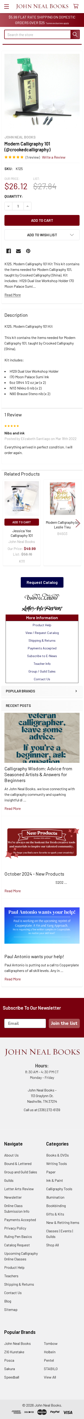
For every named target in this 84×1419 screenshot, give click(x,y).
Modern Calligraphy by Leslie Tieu (62, 524)
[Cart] (77, 6)
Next (78, 523)
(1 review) (33, 157)
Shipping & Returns (19, 1284)
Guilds (9, 1180)
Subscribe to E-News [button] (42, 656)
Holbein (50, 1352)
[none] (42, 91)
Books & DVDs (57, 1155)
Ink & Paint (54, 1180)
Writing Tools (56, 1163)
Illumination (55, 1197)
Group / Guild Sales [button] (42, 671)
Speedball (11, 1377)
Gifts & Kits (55, 1214)
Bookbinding (56, 1205)
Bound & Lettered (18, 1163)
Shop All (52, 1245)
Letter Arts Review (19, 1188)
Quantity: (13, 196)
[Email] (18, 251)
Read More (12, 294)
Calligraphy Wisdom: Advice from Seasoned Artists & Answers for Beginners (38, 774)
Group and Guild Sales (20, 1172)
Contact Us (13, 1292)
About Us (11, 1155)
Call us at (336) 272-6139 (42, 1109)
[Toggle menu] (6, 6)
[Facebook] (8, 251)
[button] (42, 596)
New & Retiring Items (62, 1222)
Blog (7, 1301)
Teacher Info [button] (42, 664)
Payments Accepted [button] (42, 648)
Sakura (9, 1368)
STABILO (51, 1368)
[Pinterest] (28, 251)
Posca (9, 1360)
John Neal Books (17, 1343)
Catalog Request (17, 1245)
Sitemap (11, 1309)
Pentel (49, 1360)
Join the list (64, 1023)
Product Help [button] (42, 625)
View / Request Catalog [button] (42, 633)
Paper (51, 1172)
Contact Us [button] (42, 679)
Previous (6, 523)
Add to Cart (21, 522)
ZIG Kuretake (14, 1352)
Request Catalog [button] (42, 582)
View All (50, 1377)
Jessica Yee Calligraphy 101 (22, 533)
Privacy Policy (15, 1228)
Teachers (11, 1275)
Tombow (51, 1343)
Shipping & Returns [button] (42, 640)
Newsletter (13, 1197)
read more (12, 808)
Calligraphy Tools (59, 1188)
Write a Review (54, 157)
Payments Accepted (20, 1219)
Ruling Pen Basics (18, 1236)
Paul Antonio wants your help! (34, 956)
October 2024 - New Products (34, 874)
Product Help (14, 1267)
